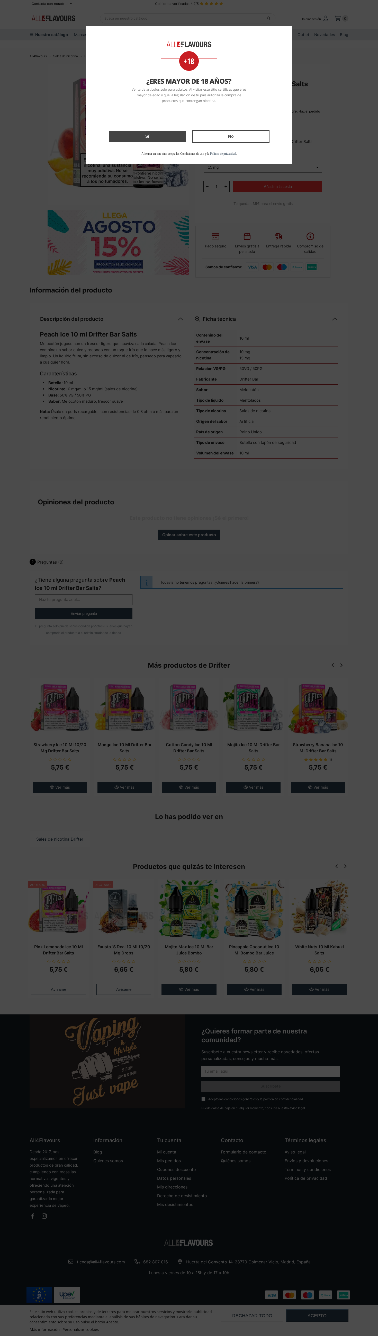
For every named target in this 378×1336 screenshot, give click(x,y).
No (231, 136)
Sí (147, 136)
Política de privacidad (223, 154)
